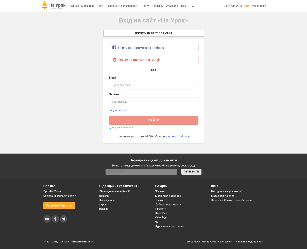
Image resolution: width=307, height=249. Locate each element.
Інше (184, 5)
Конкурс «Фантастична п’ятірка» (231, 200)
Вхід (247, 5)
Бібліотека (87, 5)
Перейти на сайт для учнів (153, 33)
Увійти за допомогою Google (139, 60)
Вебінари (104, 195)
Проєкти (160, 208)
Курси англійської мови (169, 226)
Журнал (74, 5)
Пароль (114, 94)
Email (112, 77)
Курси (103, 204)
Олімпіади (161, 217)
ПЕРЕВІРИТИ (191, 171)
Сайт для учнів (233, 5)
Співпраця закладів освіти (59, 195)
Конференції (107, 200)
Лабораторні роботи (168, 204)
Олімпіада (172, 5)
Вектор (103, 208)
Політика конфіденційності (248, 241)
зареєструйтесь (178, 136)
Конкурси (157, 5)
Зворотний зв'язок (59, 205)
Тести (100, 5)
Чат (145, 5)
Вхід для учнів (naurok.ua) (226, 191)
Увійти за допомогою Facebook (140, 48)
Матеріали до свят (223, 195)
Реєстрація (259, 5)
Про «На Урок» (52, 191)
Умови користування (220, 241)
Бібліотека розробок (168, 195)
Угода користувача (197, 241)
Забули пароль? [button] (118, 110)
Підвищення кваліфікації (122, 5)
